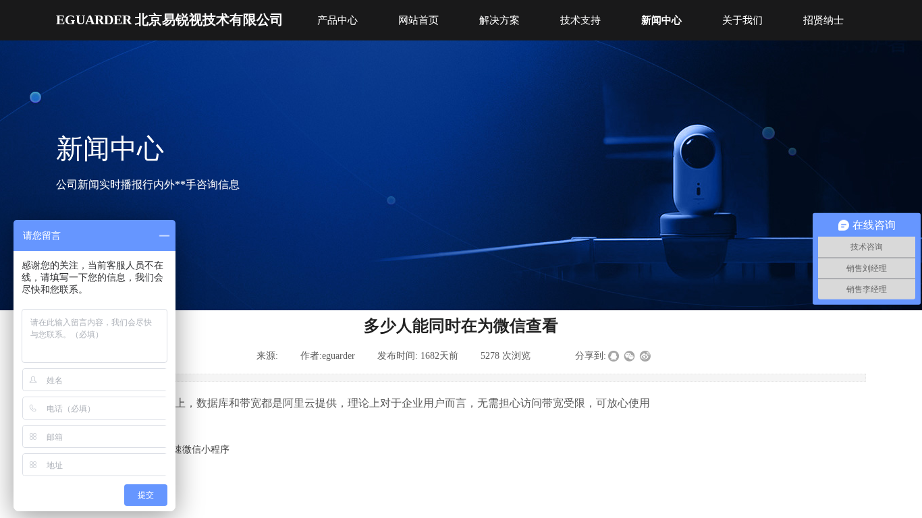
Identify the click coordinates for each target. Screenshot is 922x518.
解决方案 (499, 20)
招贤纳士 (823, 20)
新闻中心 (661, 20)
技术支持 (580, 20)
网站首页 (418, 20)
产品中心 (337, 20)
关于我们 (742, 20)
